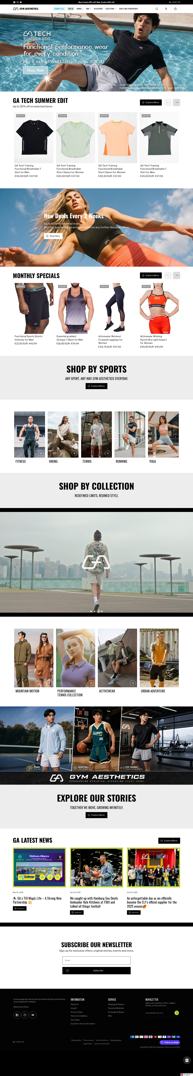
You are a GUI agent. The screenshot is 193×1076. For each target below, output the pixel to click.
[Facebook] (14, 2)
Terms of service (102, 1040)
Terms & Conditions (79, 1016)
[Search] (156, 8)
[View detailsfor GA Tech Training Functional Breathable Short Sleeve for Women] (75, 137)
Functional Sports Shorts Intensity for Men (28, 338)
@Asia (25, 1007)
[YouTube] (20, 2)
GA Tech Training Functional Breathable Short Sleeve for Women (70, 168)
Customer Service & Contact (83, 1023)
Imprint (74, 1008)
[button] (175, 8)
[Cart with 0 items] (175, 8)
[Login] (166, 8)
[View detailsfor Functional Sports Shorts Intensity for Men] (33, 308)
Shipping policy (116, 1040)
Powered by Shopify (172, 1047)
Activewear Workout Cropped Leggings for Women (110, 339)
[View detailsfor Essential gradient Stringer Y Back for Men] (75, 308)
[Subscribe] (176, 1013)
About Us (75, 1004)
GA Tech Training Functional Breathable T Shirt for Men (28, 168)
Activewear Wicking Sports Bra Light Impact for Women (153, 339)
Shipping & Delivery (116, 1004)
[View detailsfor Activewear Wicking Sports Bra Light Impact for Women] (159, 308)
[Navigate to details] (41, 453)
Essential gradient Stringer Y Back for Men (70, 338)
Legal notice (87, 1044)
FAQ (110, 1016)
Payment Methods (116, 1008)
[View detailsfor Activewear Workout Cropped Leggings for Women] (117, 308)
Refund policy (76, 1040)
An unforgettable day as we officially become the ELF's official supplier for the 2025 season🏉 (152, 902)
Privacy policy (89, 1040)
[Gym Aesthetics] (26, 9)
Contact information (102, 1044)
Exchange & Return (116, 1012)
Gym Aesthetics (159, 1047)
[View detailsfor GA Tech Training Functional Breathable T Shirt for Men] (33, 137)
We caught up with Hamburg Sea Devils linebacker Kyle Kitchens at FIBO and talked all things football (94, 902)
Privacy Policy (77, 1012)
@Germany (18, 1007)
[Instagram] (17, 2)
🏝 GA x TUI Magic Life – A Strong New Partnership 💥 (37, 900)
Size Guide (75, 1020)
